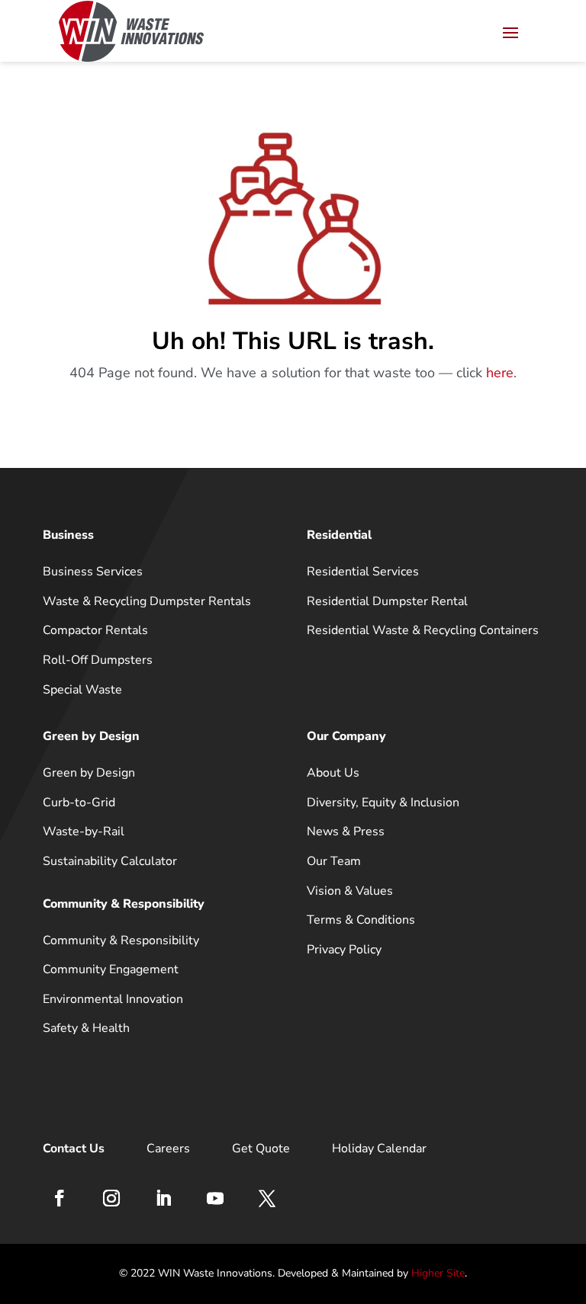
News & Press (346, 831)
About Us (333, 772)
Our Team (334, 861)
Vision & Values (350, 891)
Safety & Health (86, 1028)
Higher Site (438, 1273)
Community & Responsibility (121, 940)
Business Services (93, 571)
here (500, 373)
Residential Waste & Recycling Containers (423, 630)
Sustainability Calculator (110, 861)
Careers (168, 1148)
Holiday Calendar (379, 1148)
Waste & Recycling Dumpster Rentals (147, 601)
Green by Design (89, 772)
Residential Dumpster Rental (387, 601)
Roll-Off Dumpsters (98, 660)
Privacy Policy (344, 949)
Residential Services (363, 571)
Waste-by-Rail (83, 831)
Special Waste (82, 689)
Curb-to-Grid (79, 802)
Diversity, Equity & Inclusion (383, 802)
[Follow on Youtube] (215, 1198)
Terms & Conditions (361, 920)
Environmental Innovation (113, 999)
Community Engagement (111, 969)
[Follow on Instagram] (111, 1198)
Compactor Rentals (95, 630)
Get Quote (261, 1148)
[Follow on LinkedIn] (163, 1198)
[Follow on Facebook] (59, 1198)
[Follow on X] (267, 1198)
